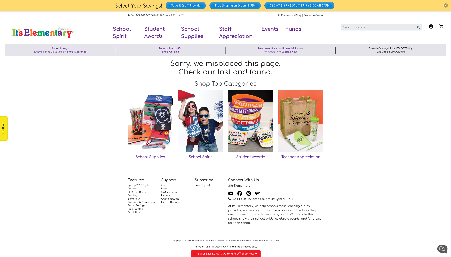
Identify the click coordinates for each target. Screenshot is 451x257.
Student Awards (250, 157)
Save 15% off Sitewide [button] (185, 5)
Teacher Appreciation (300, 157)
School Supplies (150, 157)
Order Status (169, 192)
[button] (446, 5)
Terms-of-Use (202, 247)
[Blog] (257, 193)
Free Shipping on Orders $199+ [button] (235, 5)
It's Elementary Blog (289, 15)
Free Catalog (135, 209)
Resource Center (313, 15)
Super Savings (136, 205)
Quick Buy (134, 212)
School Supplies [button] (192, 32)
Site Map (235, 247)
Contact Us (167, 185)
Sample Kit (134, 199)
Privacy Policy (220, 247)
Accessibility (250, 247)
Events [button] (270, 29)
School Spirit (200, 157)
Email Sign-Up (203, 185)
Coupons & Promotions (141, 202)
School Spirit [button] (122, 32)
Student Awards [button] (154, 32)
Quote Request (170, 199)
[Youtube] (230, 193)
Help (164, 188)
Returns (165, 195)
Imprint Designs (170, 202)
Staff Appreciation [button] (236, 32)
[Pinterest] (248, 193)
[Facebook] (239, 193)
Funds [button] (293, 29)
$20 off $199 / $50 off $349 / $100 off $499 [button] (299, 5)
